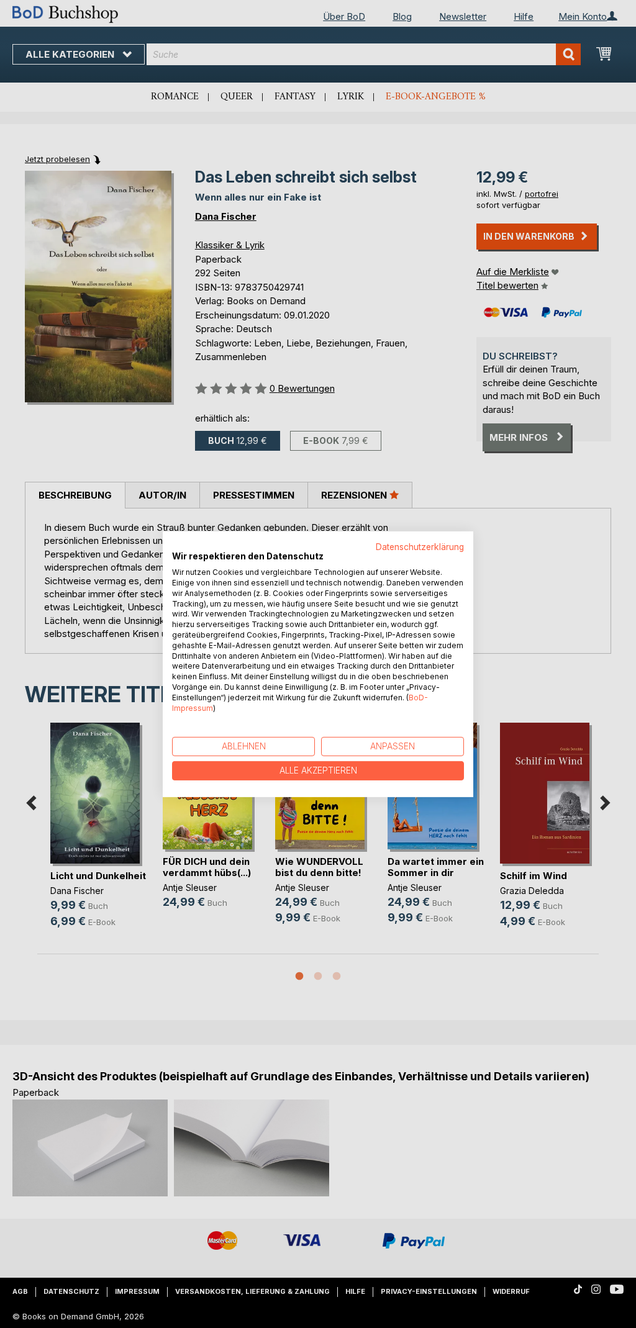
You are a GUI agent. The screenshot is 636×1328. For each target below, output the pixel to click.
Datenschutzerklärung (420, 546)
